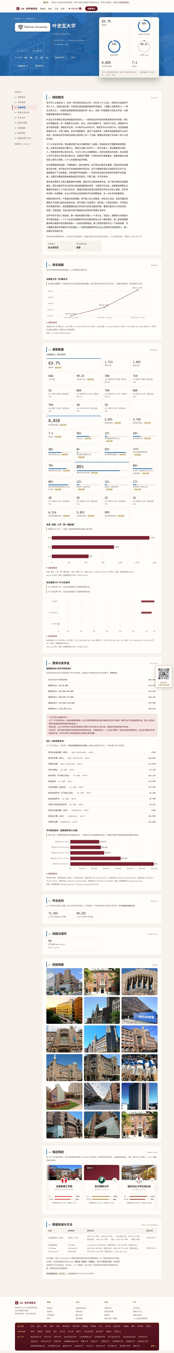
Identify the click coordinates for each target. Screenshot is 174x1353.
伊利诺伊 (76, 1326)
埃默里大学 (130, 1341)
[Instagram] (36, 58)
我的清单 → (40, 66)
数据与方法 (137, 1312)
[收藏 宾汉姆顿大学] (114, 1180)
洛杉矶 (62, 1332)
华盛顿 (126, 1326)
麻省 (45, 1326)
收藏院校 (21, 66)
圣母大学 (94, 1341)
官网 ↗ (73, 57)
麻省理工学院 (143, 1341)
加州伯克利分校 (129, 1337)
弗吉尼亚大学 (36, 1337)
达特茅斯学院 (99, 1337)
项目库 (49, 1312)
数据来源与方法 (23, 138)
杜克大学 (89, 1346)
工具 (56, 8)
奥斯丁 (78, 1332)
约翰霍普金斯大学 (71, 1341)
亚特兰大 (117, 1332)
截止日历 (79, 1315)
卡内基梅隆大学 (85, 1337)
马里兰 (148, 1326)
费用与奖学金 (22, 112)
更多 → (154, 1346)
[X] (47, 58)
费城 (32, 1332)
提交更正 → (63, 1273)
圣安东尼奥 (88, 1332)
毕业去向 (20, 117)
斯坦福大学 (79, 1346)
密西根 (93, 1326)
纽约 (39, 1326)
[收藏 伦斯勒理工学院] (77, 1180)
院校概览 (20, 97)
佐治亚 (108, 1326)
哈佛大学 (57, 1341)
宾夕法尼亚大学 (114, 1337)
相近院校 (20, 133)
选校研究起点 (81, 1308)
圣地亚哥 (99, 1332)
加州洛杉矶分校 (70, 1337)
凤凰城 (108, 1332)
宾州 (58, 1326)
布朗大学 (34, 1341)
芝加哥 (48, 1332)
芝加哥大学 (142, 1337)
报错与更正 (137, 1315)
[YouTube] (26, 58)
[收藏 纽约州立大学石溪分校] (152, 1180)
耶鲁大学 (84, 1341)
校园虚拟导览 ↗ (60, 57)
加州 (32, 1326)
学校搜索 (50, 1315)
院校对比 (79, 1312)
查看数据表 (52, 322)
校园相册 (20, 128)
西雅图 (39, 1332)
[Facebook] (42, 58)
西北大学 (47, 1337)
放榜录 (107, 1315)
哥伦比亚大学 (46, 1341)
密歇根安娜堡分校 (38, 1346)
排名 (50, 8)
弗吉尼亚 (116, 1326)
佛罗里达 (66, 1326)
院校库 (43, 8)
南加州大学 (100, 1346)
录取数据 (20, 107)
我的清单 (76, 8)
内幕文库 (107, 1308)
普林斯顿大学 (118, 1341)
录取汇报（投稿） (111, 1318)
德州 (51, 1326)
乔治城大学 (112, 1346)
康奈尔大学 (67, 1346)
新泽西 (140, 1326)
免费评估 (91, 8)
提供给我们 (124, 2)
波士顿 (70, 1332)
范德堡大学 (105, 1341)
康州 (133, 1326)
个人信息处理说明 (140, 1318)
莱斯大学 (136, 1346)
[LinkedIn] (31, 58)
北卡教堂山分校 (54, 1346)
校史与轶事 (108, 1312)
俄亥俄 (85, 1326)
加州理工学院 (125, 1346)
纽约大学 (57, 1337)
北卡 (100, 1326)
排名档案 (20, 102)
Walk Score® (53, 947)
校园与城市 (21, 123)
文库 (62, 8)
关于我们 (136, 1308)
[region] (102, 1187)
